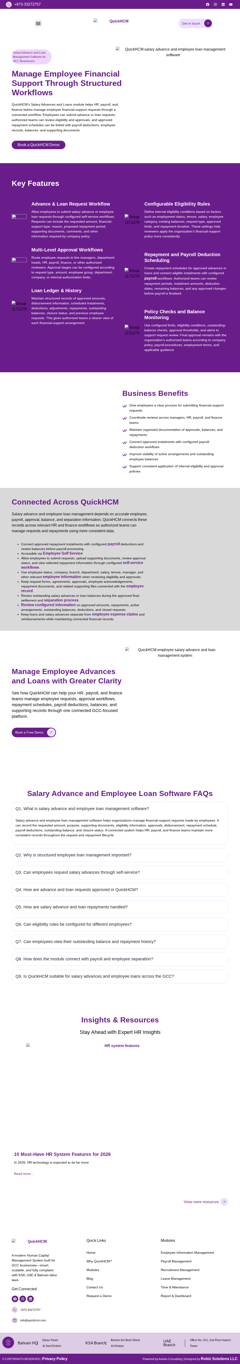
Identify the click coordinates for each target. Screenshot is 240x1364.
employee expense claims (115, 614)
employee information (62, 577)
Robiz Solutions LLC (219, 1359)
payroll (150, 278)
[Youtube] (231, 4)
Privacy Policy (55, 1359)
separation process (61, 600)
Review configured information (48, 605)
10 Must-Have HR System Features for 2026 (62, 1154)
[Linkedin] (223, 4)
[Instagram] (215, 4)
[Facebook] (207, 4)
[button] (38, 23)
